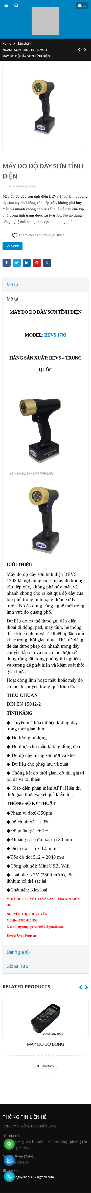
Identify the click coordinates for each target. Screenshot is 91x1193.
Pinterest (37, 240)
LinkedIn (27, 240)
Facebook (7, 240)
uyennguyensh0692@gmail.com (31, 1154)
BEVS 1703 (55, 312)
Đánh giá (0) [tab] (18, 930)
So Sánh (12, 223)
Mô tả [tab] (12, 262)
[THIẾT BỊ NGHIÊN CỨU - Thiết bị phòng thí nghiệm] (45, 9)
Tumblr (47, 240)
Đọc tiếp (48, 1043)
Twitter (17, 240)
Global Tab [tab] (17, 944)
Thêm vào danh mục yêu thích (41, 212)
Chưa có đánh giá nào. (20, 163)
